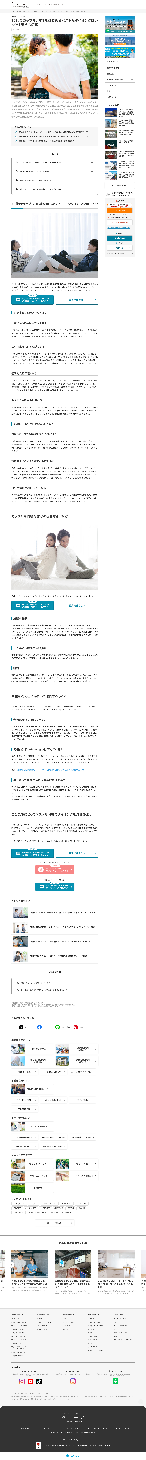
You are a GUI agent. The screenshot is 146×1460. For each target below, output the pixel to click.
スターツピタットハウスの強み (123, 1340)
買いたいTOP (41, 1319)
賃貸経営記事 (92, 1340)
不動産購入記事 (42, 1326)
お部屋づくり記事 (68, 1322)
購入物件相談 (120, 238)
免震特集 (91, 1333)
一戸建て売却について (18, 1343)
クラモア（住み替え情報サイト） (20, 11)
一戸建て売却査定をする (19, 1329)
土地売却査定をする (17, 1333)
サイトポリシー (48, 1429)
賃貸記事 (65, 1329)
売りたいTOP (15, 1319)
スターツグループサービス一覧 (97, 1429)
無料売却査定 (120, 210)
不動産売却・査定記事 (18, 1352)
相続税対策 (59, 1208)
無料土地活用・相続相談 (120, 222)
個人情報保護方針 (24, 1429)
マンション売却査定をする (19, 1326)
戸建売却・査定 (67, 1204)
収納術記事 (66, 1326)
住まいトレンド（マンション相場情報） (60, 1432)
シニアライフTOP (119, 1329)
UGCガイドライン (73, 1429)
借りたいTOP (67, 1319)
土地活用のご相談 (94, 1322)
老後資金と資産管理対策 (37, 1212)
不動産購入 (18, 1208)
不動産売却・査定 (20, 1204)
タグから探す (118, 1336)
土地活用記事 (92, 1336)
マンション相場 (82, 1204)
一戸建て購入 (46, 1208)
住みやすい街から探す (44, 1322)
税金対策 (82, 1208)
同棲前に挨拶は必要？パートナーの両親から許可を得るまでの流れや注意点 (50, 769)
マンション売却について (19, 1340)
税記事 (90, 1343)
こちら (129, 214)
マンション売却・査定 (50, 1204)
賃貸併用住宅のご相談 (95, 1326)
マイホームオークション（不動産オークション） (18, 1348)
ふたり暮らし (17, 30)
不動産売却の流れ (17, 1356)
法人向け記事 (92, 1347)
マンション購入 (31, 1208)
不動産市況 (34, 1204)
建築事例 (91, 1329)
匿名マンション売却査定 (19, 1336)
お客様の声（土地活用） (95, 1350)
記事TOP (117, 1322)
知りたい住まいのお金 (121, 1333)
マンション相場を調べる (121, 1326)
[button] (11, 1265)
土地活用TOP (92, 1319)
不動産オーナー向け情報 (122, 1429)
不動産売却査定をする (18, 1322)
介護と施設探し (19, 1212)
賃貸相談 (119, 248)
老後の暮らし (67, 1212)
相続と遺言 (55, 1212)
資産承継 (71, 1208)
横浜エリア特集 (42, 1329)
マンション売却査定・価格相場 (85, 1432)
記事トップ (36, 11)
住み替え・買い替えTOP (121, 1319)
